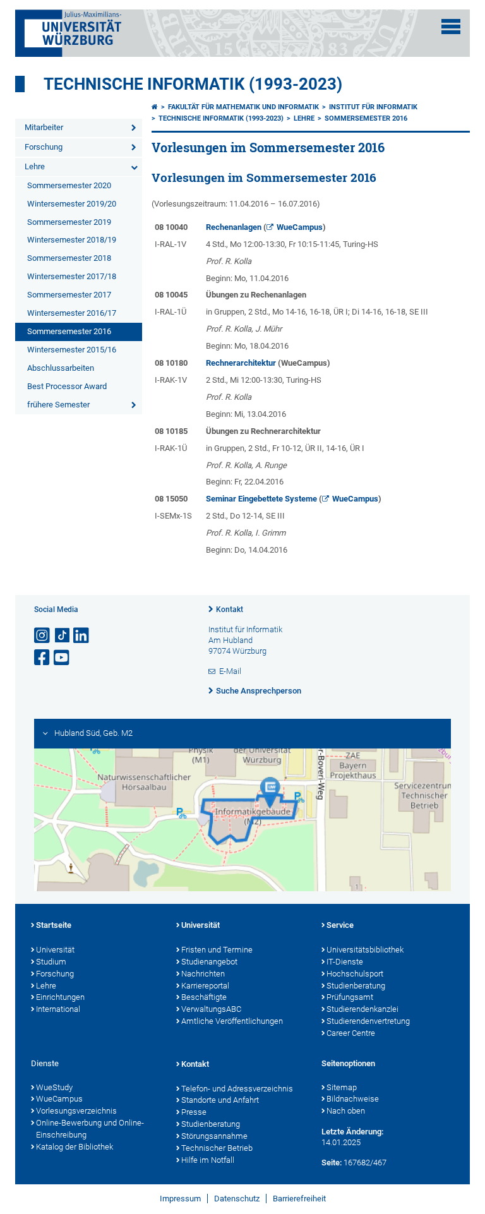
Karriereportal (205, 985)
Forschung (44, 147)
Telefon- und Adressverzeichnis (237, 1088)
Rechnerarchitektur (241, 363)
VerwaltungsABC (211, 1009)
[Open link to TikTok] (62, 636)
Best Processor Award (67, 386)
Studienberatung (355, 985)
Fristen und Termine (217, 949)
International (58, 1009)
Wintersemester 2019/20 (71, 203)
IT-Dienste (344, 961)
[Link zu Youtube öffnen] (62, 658)
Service (340, 925)
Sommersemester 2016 (69, 331)
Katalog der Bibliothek (74, 1146)
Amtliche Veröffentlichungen (232, 1021)
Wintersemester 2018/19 (71, 239)
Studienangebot (209, 961)
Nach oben (345, 1110)
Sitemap (341, 1087)
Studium (51, 961)
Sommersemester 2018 (69, 258)
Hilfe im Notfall (207, 1160)
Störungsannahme (214, 1136)
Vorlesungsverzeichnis (76, 1110)
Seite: (331, 1162)
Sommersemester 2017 (69, 294)
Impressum (180, 1198)
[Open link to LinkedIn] (82, 636)
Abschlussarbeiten (60, 368)
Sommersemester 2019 (69, 222)
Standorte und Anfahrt (220, 1100)
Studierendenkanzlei (362, 1009)
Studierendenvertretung (368, 1021)
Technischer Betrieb (217, 1148)
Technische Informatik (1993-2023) (193, 84)
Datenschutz (237, 1198)
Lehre (35, 166)
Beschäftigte (204, 997)
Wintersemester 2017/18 (71, 276)
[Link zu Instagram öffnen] (43, 636)
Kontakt (229, 609)
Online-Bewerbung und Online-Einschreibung (90, 1128)
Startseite (53, 925)
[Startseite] (155, 107)
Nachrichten (203, 973)
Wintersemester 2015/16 (71, 349)
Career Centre (350, 1033)
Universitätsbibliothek (365, 949)
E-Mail (230, 671)
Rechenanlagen (233, 227)
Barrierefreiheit (299, 1198)
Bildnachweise (352, 1098)
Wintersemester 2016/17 (71, 313)
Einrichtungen (60, 997)
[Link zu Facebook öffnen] (43, 658)
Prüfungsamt (349, 997)
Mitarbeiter (44, 127)
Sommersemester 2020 (69, 185)
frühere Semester (58, 404)
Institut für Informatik (373, 107)
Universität (55, 949)
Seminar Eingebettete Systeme (261, 498)
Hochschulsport (354, 973)
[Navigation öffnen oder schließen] (450, 26)
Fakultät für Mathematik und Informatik (243, 107)
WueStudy (54, 1087)
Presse (194, 1112)
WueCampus (300, 227)
